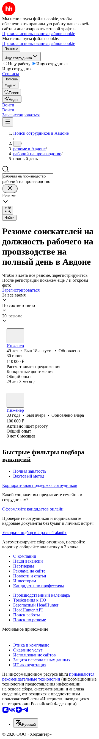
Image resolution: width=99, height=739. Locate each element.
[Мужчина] (15, 335)
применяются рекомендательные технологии (48, 676)
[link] (11, 92)
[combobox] (27, 176)
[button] (8, 105)
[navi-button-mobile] (7, 121)
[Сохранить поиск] (7, 210)
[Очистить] (10, 188)
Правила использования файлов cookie (38, 43)
